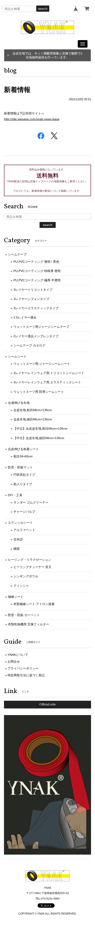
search (43, 8)
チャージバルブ (24, 511)
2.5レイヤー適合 (24, 317)
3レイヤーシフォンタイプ (31, 299)
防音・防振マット (20, 467)
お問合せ (14, 661)
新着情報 (17, 89)
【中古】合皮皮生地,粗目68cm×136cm (40, 428)
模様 (16, 548)
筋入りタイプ (22, 484)
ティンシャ (21, 585)
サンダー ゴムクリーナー (30, 502)
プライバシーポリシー (23, 668)
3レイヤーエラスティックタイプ (36, 308)
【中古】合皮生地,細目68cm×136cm (38, 438)
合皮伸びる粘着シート (23, 449)
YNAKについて (18, 654)
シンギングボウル (25, 576)
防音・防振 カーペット (24, 615)
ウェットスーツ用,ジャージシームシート (41, 363)
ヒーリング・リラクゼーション (29, 559)
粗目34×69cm (23, 456)
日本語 (18, 539)
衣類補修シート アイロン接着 (34, 604)
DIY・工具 (15, 495)
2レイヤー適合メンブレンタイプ (36, 336)
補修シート (15, 596)
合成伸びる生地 (19, 402)
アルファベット (24, 530)
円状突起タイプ (24, 474)
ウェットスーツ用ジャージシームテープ (41, 326)
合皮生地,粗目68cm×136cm (32, 410)
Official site (47, 705)
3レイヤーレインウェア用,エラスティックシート (47, 382)
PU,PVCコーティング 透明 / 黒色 (36, 261)
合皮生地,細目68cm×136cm (32, 419)
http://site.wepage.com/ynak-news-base (31, 119)
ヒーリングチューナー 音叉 (32, 567)
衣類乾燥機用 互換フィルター (28, 624)
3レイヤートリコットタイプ (32, 289)
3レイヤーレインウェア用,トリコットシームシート (48, 373)
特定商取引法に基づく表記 (26, 675)
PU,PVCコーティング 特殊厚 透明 (37, 271)
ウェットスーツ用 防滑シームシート (38, 391)
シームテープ (17, 254)
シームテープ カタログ (29, 345)
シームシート (17, 356)
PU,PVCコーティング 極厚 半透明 (37, 280)
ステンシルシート (20, 522)
